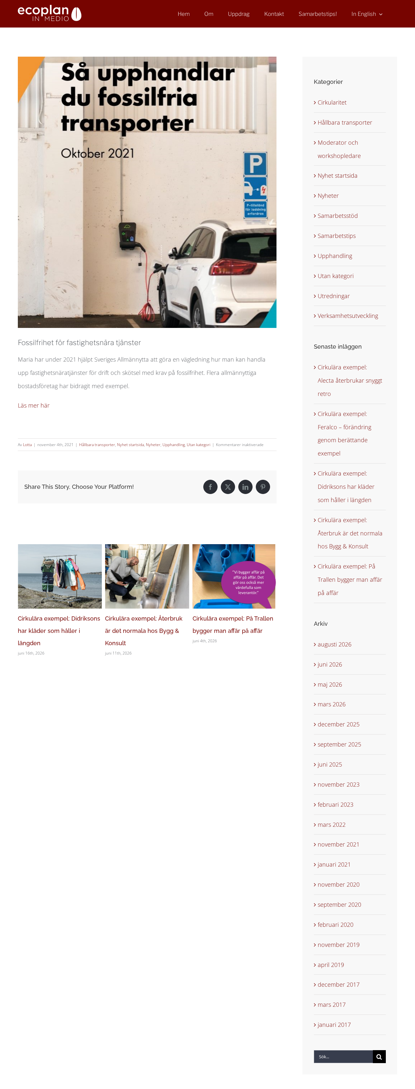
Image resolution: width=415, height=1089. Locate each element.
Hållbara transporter (97, 444)
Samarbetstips (337, 236)
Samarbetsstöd (338, 215)
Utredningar (334, 296)
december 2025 (339, 724)
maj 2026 (330, 684)
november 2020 (339, 884)
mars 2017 (332, 1004)
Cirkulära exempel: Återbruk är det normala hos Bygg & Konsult (56, 630)
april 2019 (331, 965)
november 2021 (339, 844)
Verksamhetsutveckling (348, 316)
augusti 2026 (334, 644)
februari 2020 (335, 924)
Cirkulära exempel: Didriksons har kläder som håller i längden (346, 486)
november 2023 (339, 784)
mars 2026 (332, 704)
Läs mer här (34, 405)
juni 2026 (330, 664)
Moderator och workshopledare (339, 149)
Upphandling (173, 444)
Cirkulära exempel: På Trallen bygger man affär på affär (350, 579)
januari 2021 (334, 864)
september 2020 (339, 904)
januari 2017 (334, 1024)
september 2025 (339, 744)
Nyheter (153, 444)
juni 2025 (330, 764)
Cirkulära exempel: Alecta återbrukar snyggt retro (350, 380)
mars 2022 (332, 824)
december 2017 (339, 984)
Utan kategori (198, 444)
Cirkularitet (332, 102)
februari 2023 (335, 804)
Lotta (27, 444)
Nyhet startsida (130, 444)
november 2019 (339, 945)
